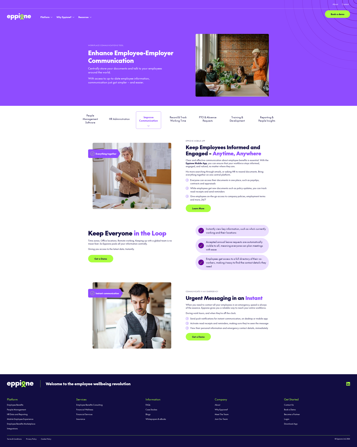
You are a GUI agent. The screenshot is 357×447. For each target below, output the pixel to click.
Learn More (198, 208)
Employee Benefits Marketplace (21, 423)
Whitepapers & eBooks (156, 419)
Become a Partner (292, 414)
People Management (16, 409)
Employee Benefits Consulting (89, 404)
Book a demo (337, 14)
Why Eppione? (221, 409)
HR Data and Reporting (17, 414)
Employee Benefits (15, 404)
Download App (291, 423)
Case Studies (151, 409)
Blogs (148, 414)
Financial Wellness (84, 409)
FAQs (148, 404)
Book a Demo (290, 409)
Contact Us (289, 404)
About (217, 404)
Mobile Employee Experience (20, 419)
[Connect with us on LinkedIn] (348, 383)
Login (286, 419)
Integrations (12, 428)
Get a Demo (100, 258)
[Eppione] (19, 16)
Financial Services (84, 414)
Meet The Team (222, 414)
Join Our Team (221, 419)
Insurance (80, 419)
